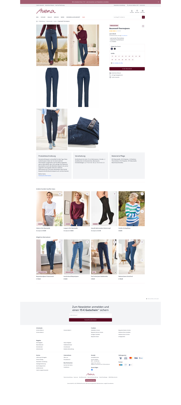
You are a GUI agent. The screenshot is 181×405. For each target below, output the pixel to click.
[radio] (112, 49)
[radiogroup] (127, 47)
